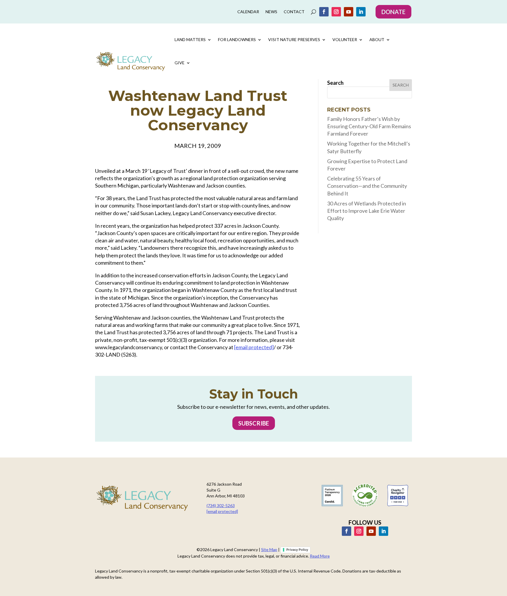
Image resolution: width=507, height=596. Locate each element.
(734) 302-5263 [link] (221, 505)
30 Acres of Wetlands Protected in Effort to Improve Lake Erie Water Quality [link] (366, 210)
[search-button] (313, 11)
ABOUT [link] (376, 39)
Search (335, 83)
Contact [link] (294, 12)
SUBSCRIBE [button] (253, 423)
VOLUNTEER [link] (344, 39)
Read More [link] (320, 555)
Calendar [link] (248, 12)
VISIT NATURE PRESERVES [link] (294, 39)
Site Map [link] (269, 549)
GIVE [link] (180, 62)
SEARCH (401, 84)
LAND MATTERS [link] (190, 39)
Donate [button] (393, 11)
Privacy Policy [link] (297, 550)
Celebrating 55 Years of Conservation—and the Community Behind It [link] (367, 185)
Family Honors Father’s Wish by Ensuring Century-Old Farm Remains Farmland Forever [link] (369, 126)
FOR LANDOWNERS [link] (237, 39)
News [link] (271, 12)
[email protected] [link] (254, 347)
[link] (324, 11)
